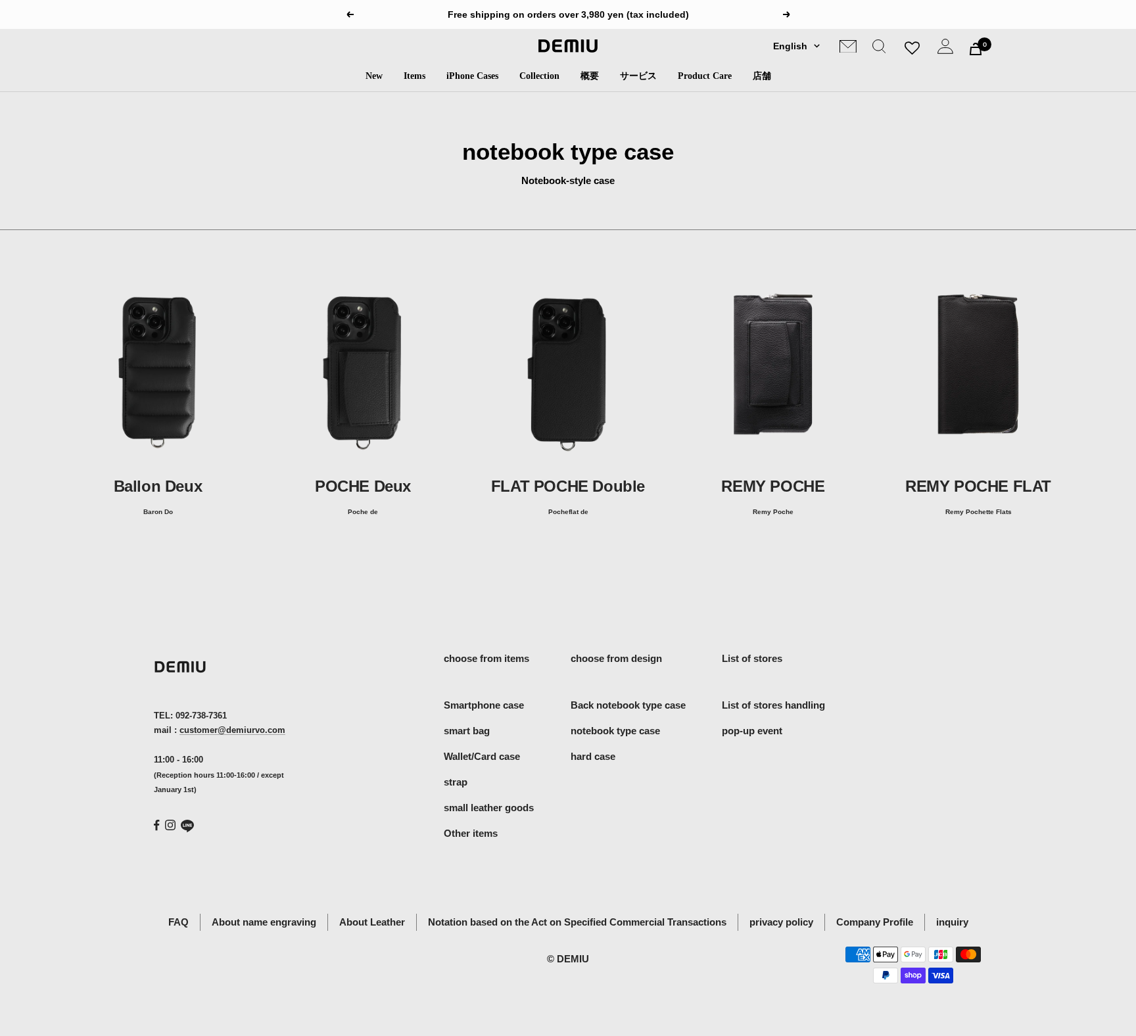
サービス (638, 76)
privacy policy (781, 922)
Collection (539, 76)
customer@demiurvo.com (232, 730)
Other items (471, 833)
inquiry (952, 922)
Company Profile (874, 922)
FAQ (178, 922)
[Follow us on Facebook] (157, 825)
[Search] (879, 49)
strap (455, 782)
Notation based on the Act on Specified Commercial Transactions (577, 922)
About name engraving (264, 922)
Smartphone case (484, 705)
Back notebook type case (628, 705)
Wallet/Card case (482, 756)
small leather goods (489, 807)
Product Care (705, 76)
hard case (593, 756)
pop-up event (752, 730)
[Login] (945, 49)
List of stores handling (773, 705)
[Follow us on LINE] (187, 826)
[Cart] (975, 49)
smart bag (467, 730)
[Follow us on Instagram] (170, 825)
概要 (589, 76)
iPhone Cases (472, 76)
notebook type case (615, 730)
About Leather (372, 922)
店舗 (762, 76)
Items (414, 76)
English (790, 46)
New (374, 76)
